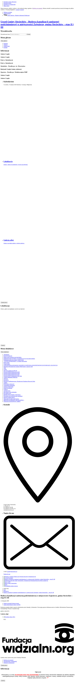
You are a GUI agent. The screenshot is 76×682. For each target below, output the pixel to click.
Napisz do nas (7, 574)
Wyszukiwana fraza (5, 34)
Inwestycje (6, 591)
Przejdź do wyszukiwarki (9, 4)
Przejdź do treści (7, 3)
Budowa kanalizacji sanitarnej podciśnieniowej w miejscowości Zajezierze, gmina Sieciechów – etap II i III (29, 592)
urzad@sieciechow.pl (12, 571)
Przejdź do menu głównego (10, 1)
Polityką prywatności (37, 8)
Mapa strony (6, 5)
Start (5, 589)
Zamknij (18, 9)
